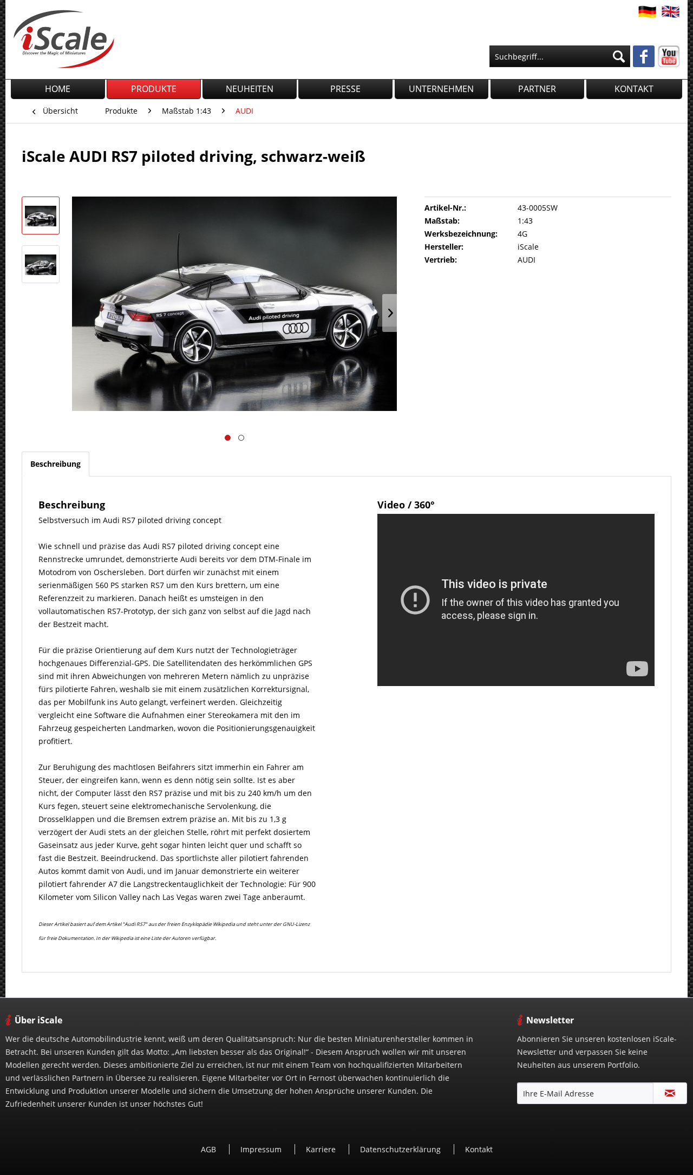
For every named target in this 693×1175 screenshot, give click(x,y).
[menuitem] (559, 56)
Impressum (262, 1149)
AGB (209, 1149)
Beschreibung (55, 464)
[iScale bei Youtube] (668, 56)
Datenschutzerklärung (401, 1149)
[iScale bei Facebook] (643, 57)
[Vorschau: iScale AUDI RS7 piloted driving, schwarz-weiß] (41, 215)
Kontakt (479, 1149)
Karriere (322, 1149)
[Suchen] (618, 56)
